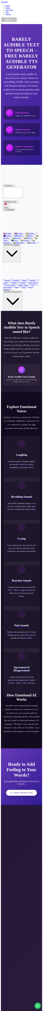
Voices (8, 8)
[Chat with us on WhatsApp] (38, 1006)
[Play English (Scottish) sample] (23, 236)
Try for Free (12, 18)
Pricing (8, 14)
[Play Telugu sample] (32, 238)
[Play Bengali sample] (21, 238)
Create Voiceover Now (23, 793)
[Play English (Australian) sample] (12, 236)
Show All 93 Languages (12, 245)
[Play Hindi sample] (33, 236)
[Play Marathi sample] (10, 238)
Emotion (9, 186)
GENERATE (10, 210)
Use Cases (9, 10)
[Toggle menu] (2, 23)
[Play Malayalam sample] (25, 243)
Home (8, 6)
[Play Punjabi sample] (36, 243)
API (7, 12)
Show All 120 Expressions (12, 292)
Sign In (4, 18)
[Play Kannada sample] (11, 243)
